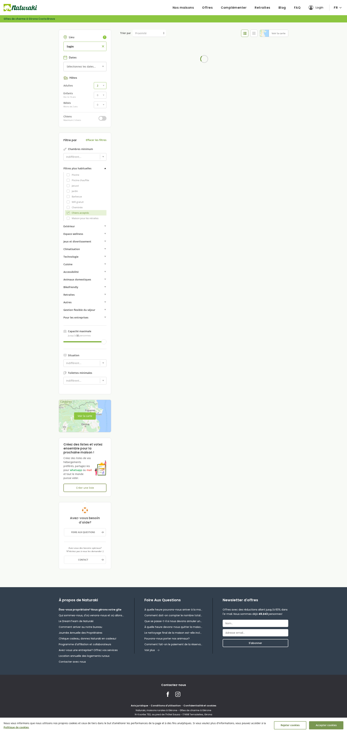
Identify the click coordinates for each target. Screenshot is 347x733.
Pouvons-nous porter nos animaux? (167, 638)
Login (319, 7)
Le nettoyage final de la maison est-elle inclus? (173, 633)
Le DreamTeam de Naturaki (76, 621)
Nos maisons (183, 7)
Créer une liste (85, 487)
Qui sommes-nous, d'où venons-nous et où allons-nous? (91, 615)
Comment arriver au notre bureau (80, 627)
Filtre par (70, 140)
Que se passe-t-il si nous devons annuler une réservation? (173, 621)
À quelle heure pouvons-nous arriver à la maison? (173, 609)
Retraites (262, 7)
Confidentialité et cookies (199, 705)
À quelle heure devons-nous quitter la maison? (173, 627)
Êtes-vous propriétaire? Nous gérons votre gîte (90, 609)
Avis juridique (139, 705)
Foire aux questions (83, 532)
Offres (207, 7)
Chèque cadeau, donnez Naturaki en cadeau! (87, 638)
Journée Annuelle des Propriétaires (80, 633)
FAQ (297, 7)
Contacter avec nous (72, 662)
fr (336, 7)
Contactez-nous (173, 685)
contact (83, 559)
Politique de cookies (16, 727)
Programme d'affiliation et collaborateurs (85, 644)
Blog (282, 7)
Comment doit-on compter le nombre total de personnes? (173, 615)
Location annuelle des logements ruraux (84, 656)
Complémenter (234, 7)
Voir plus (149, 650)
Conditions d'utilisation (166, 705)
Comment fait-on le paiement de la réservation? (173, 644)
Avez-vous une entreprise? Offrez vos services (88, 650)
